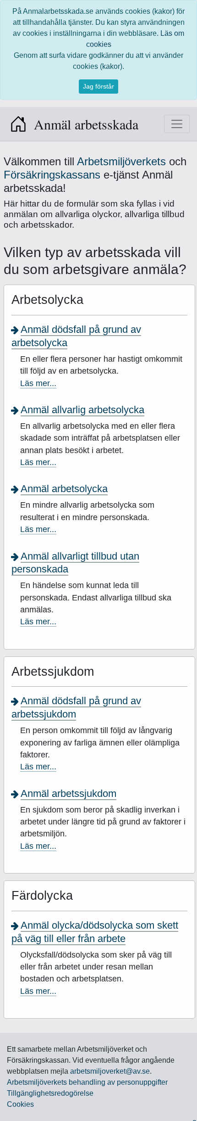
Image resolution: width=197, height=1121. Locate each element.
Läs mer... (38, 383)
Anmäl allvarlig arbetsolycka (82, 409)
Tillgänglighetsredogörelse (50, 1093)
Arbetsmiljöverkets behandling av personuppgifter (87, 1082)
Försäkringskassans (54, 174)
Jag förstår (98, 86)
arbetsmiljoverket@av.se (110, 1071)
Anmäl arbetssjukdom (68, 793)
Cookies (20, 1104)
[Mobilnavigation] (177, 124)
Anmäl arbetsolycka (64, 488)
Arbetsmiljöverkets (121, 161)
